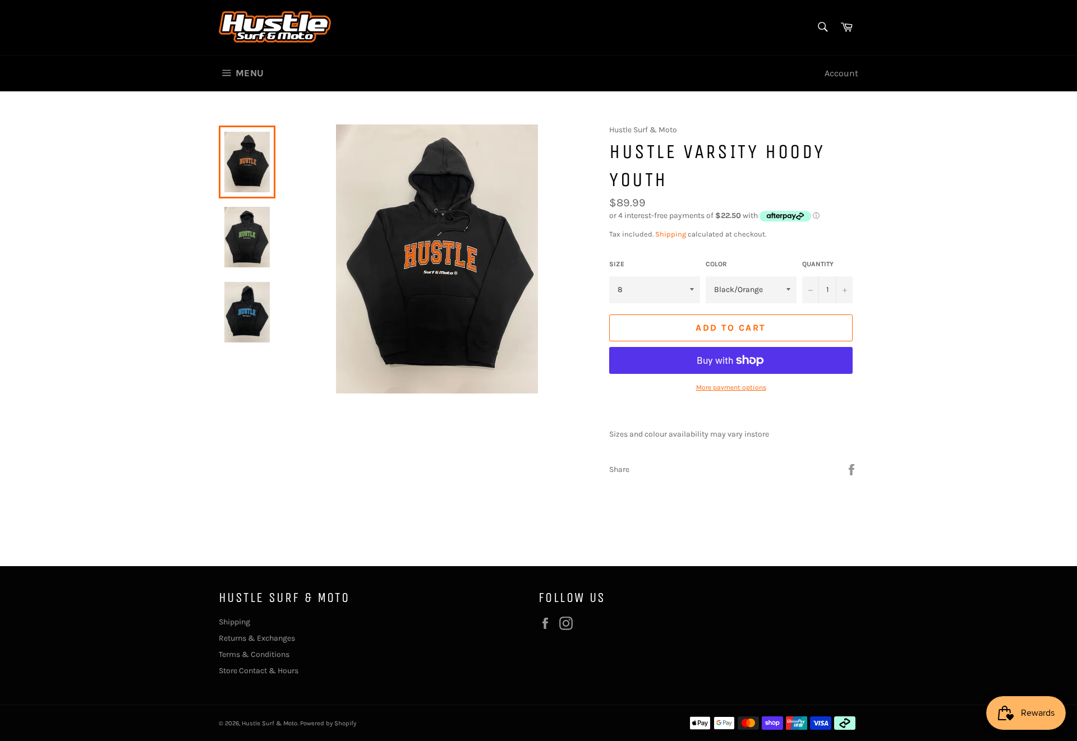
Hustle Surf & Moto (269, 723)
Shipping (670, 234)
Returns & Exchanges (257, 638)
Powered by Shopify (328, 723)
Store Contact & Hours (258, 670)
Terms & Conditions (254, 654)
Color (716, 264)
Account (841, 73)
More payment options (731, 387)
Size (616, 264)
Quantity (818, 264)
